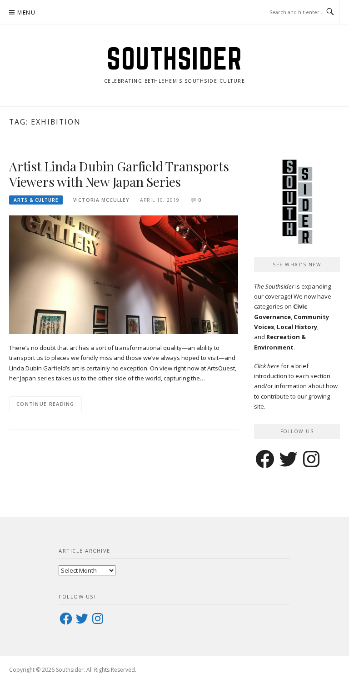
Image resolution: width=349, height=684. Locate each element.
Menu (26, 12)
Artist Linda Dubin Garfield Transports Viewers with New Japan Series (119, 174)
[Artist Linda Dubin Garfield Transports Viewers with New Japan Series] (123, 274)
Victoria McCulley (101, 200)
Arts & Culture (36, 200)
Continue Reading (45, 403)
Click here (266, 366)
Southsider (174, 58)
